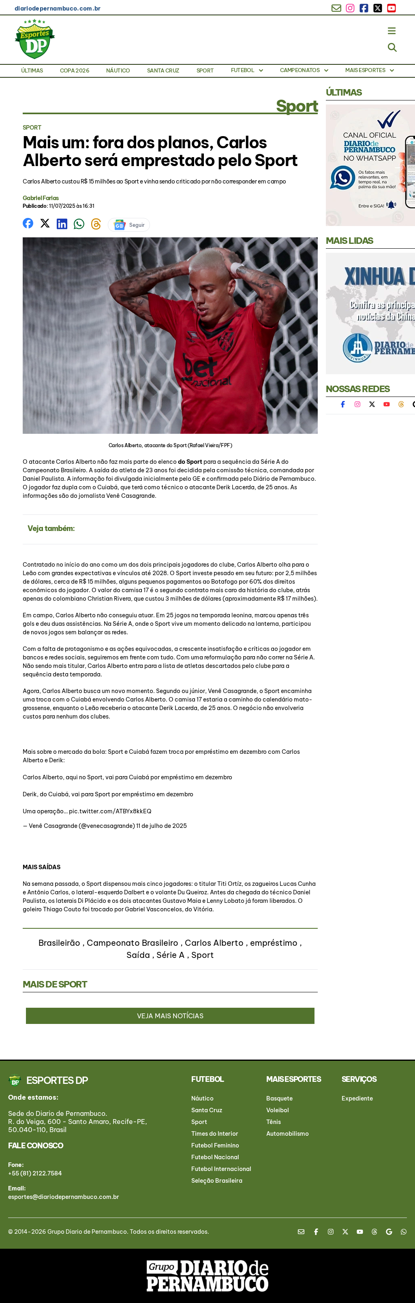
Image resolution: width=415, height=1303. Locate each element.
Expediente (357, 1098)
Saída (138, 955)
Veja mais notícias (170, 1016)
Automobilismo (287, 1133)
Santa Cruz (163, 70)
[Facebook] (347, 404)
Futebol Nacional (215, 1157)
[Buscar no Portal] (392, 47)
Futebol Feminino (215, 1145)
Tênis (273, 1122)
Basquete (279, 1098)
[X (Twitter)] (372, 404)
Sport (205, 70)
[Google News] (389, 1231)
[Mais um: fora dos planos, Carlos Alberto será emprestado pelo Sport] (28, 223)
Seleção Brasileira (216, 1180)
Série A (170, 955)
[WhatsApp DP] (403, 1231)
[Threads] (401, 404)
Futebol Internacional (221, 1169)
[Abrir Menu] (392, 31)
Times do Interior (214, 1133)
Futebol (242, 70)
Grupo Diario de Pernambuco (87, 1231)
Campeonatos (299, 70)
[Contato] (304, 1231)
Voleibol (277, 1110)
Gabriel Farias (41, 198)
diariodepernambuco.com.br (58, 8)
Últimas (32, 70)
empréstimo (273, 943)
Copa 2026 (74, 70)
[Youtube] (386, 404)
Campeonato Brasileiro (132, 943)
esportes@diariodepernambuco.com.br (63, 1197)
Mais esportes (365, 70)
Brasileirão (59, 943)
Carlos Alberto (214, 943)
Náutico (118, 70)
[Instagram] (357, 404)
